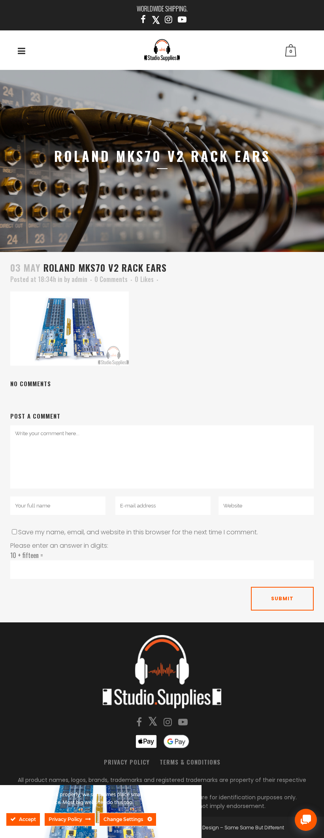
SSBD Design (203, 827)
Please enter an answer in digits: (59, 545)
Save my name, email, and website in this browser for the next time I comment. (138, 532)
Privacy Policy (127, 761)
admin (79, 279)
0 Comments (111, 279)
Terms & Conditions (190, 761)
